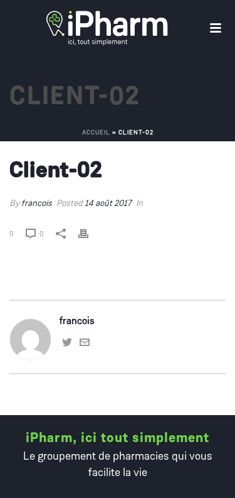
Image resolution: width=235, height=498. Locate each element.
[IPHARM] (6, 28)
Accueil (96, 132)
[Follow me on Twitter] (67, 345)
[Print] (89, 233)
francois (36, 203)
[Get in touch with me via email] (85, 345)
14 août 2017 (108, 203)
